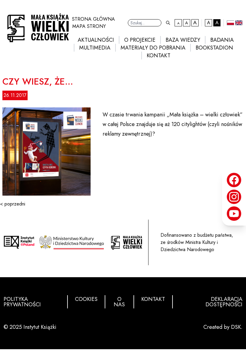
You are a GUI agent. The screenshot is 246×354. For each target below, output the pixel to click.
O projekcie (139, 40)
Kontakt (158, 55)
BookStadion (214, 48)
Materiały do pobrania (153, 48)
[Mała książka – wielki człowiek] (36, 26)
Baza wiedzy (183, 40)
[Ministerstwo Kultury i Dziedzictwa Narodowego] (72, 242)
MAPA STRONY (89, 26)
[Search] (168, 22)
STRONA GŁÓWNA (93, 19)
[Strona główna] (126, 242)
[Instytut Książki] (19, 242)
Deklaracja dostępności (224, 301)
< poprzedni (12, 203)
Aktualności (96, 40)
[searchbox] (144, 22)
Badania (222, 40)
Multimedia (94, 48)
